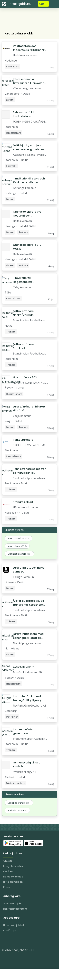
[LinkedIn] (11, 940)
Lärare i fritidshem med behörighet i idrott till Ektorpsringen (28, 636)
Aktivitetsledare (23, 667)
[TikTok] (24, 940)
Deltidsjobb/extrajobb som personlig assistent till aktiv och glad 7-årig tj (29, 147)
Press (6, 887)
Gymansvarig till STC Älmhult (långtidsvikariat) (27, 765)
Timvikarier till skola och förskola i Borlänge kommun (29, 181)
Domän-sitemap (13, 876)
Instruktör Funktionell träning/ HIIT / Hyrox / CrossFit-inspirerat (27, 698)
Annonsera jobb (12, 903)
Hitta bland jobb (13, 882)
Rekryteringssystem (15, 908)
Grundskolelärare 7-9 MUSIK (27, 247)
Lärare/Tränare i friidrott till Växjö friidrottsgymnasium (29, 409)
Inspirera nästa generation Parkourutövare (23, 731)
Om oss (7, 861)
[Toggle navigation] (54, 4)
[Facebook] (17, 940)
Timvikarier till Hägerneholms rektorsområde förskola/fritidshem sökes (26, 280)
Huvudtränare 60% (25, 377)
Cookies (8, 871)
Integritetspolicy (13, 866)
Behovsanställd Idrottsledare (23, 114)
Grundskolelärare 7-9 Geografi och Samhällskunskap (27, 214)
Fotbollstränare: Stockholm (23, 346)
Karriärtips (9, 930)
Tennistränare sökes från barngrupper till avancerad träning (29, 471)
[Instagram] (4, 940)
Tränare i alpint (23, 502)
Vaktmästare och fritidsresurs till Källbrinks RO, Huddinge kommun (29, 48)
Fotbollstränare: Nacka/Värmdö (23, 313)
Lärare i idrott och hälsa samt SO (29, 569)
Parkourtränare (23, 440)
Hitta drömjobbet (13, 925)
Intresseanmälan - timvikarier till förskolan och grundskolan (28, 81)
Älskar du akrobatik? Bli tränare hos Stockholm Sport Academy (28, 603)
